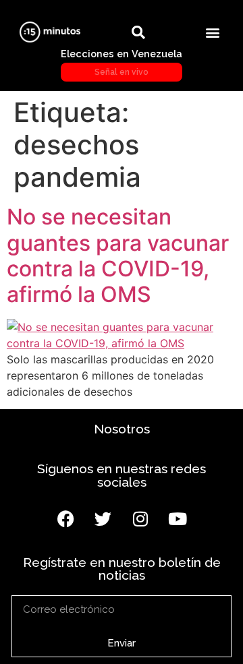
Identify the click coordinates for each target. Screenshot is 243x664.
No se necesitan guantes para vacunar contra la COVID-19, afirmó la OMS (118, 255)
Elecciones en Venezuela (121, 62)
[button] (212, 32)
